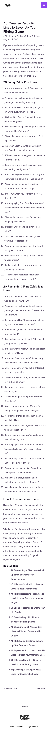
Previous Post (9, 688)
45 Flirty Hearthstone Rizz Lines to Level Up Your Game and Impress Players (27, 598)
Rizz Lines (10, 36)
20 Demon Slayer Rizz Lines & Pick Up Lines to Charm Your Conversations (27, 574)
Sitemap (25, 706)
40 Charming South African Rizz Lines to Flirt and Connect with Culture (26, 631)
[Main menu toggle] (44, 5)
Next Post (41, 688)
